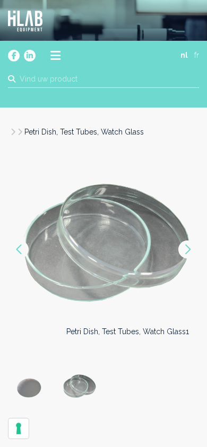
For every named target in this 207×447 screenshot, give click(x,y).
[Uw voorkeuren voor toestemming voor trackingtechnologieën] (18, 428)
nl (184, 55)
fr (196, 55)
